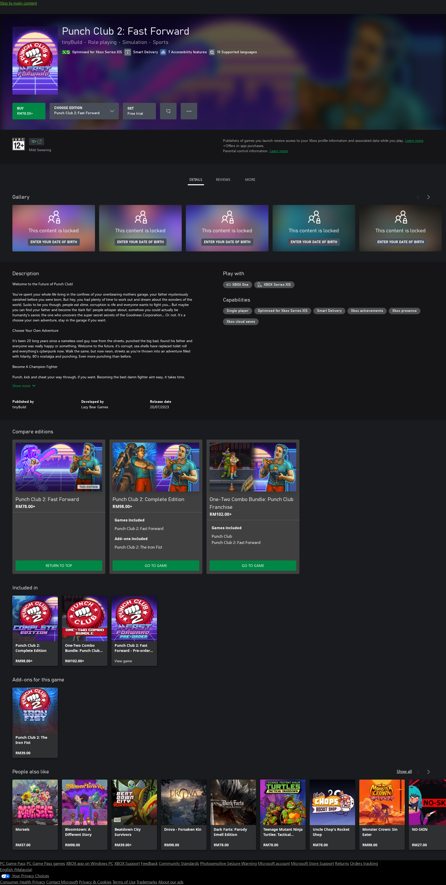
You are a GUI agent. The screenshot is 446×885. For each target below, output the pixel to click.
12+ (33, 141)
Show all (404, 771)
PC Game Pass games (46, 863)
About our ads (171, 881)
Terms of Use (124, 881)
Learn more (414, 140)
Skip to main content (18, 3)
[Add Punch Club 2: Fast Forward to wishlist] (168, 111)
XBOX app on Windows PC (89, 863)
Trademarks (147, 881)
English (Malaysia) (16, 869)
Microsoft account (274, 863)
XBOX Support (127, 863)
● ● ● (189, 111)
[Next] (428, 197)
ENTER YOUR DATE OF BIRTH (53, 242)
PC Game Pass (13, 863)
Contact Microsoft (62, 881)
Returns (342, 863)
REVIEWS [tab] (223, 179)
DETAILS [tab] (195, 179)
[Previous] (418, 197)
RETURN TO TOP (59, 565)
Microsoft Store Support (312, 863)
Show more (21, 385)
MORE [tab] (250, 179)
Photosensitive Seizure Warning (228, 863)
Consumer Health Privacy (22, 881)
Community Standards (179, 863)
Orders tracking (364, 863)
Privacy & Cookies (95, 881)
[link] (35, 631)
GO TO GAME (156, 565)
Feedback (149, 863)
